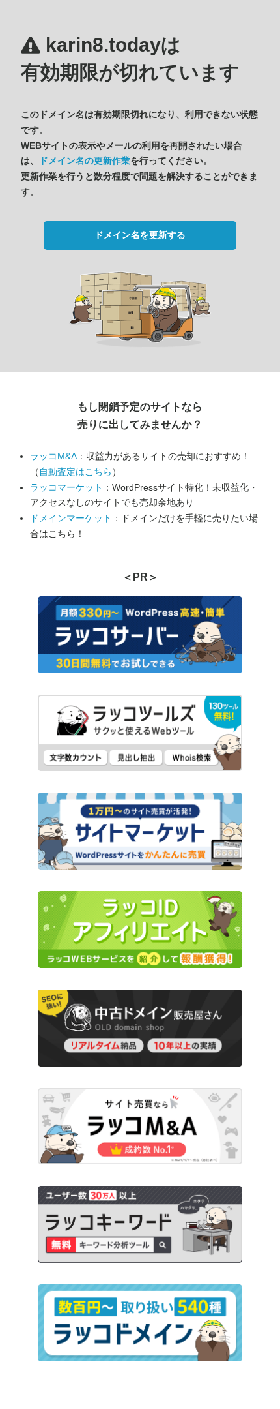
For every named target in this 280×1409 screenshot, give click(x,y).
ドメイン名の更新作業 (84, 160)
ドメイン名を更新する (140, 235)
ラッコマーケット (66, 487)
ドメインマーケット (71, 518)
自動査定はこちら (75, 471)
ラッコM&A (53, 456)
